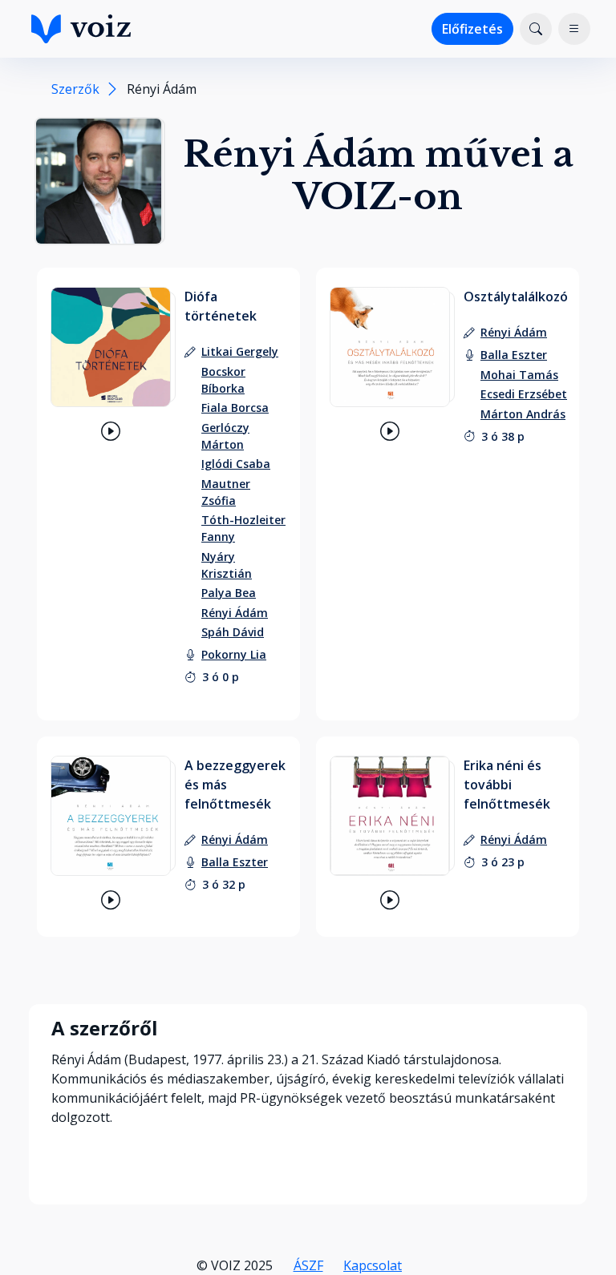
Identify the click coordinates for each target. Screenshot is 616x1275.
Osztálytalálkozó (516, 296)
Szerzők (75, 89)
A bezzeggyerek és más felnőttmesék (235, 785)
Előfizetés (472, 29)
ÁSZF (308, 1265)
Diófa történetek (220, 306)
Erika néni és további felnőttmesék (507, 785)
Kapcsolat (372, 1265)
